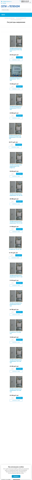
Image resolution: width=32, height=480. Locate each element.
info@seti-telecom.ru (7, 1)
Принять (16, 476)
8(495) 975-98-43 (25, 1)
